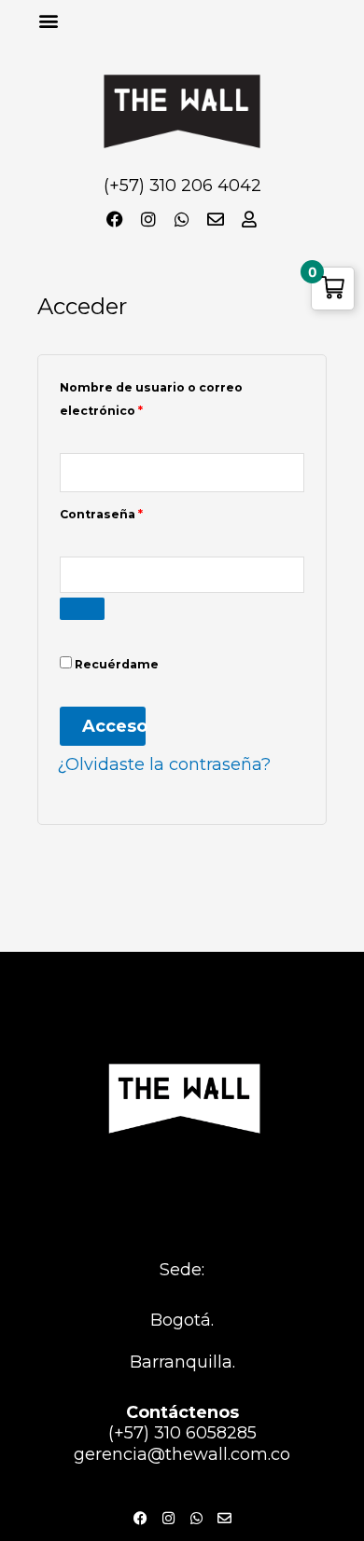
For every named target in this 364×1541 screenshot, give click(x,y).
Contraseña (138, 512)
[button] (48, 20)
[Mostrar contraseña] (82, 609)
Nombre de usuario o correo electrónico (151, 397)
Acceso (114, 726)
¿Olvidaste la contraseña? (164, 764)
